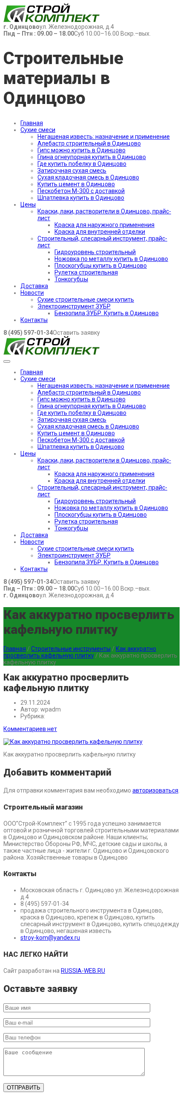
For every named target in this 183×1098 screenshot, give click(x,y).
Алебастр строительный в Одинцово (89, 143)
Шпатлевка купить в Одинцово (80, 197)
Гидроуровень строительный (95, 252)
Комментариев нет (30, 728)
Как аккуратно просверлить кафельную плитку (79, 652)
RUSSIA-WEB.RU (83, 970)
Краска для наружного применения (104, 224)
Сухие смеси (37, 129)
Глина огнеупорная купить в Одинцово (91, 157)
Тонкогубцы (71, 279)
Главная (31, 123)
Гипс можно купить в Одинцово (81, 150)
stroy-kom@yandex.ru (50, 937)
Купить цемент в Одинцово (76, 184)
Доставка (34, 286)
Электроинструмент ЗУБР (74, 306)
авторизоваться (155, 790)
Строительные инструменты (71, 648)
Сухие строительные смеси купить (85, 299)
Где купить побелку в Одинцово (81, 163)
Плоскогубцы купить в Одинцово (100, 265)
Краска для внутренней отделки (99, 231)
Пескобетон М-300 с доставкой (81, 191)
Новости (32, 292)
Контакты (34, 320)
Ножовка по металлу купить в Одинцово (111, 258)
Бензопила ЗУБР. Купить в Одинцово (106, 313)
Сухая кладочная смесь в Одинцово (88, 177)
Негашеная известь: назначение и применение (103, 136)
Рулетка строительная (86, 272)
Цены (28, 204)
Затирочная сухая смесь (71, 170)
